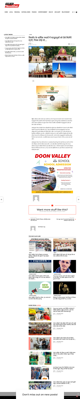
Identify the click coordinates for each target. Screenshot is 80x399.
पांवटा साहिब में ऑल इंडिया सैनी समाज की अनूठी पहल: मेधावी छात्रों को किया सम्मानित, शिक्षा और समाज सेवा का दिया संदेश (64, 324)
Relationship (66, 12)
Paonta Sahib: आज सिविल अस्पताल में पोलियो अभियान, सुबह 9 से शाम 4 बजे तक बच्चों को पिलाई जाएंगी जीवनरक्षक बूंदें (63, 310)
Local (11, 12)
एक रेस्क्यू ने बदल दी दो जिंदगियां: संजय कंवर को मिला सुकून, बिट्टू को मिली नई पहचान (63, 368)
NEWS (30, 252)
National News (26, 12)
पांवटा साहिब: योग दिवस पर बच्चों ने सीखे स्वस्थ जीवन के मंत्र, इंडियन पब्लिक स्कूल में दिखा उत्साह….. (64, 354)
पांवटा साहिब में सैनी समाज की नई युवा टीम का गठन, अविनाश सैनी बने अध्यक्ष (64, 255)
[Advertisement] (40, 23)
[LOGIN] (76, 12)
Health (51, 12)
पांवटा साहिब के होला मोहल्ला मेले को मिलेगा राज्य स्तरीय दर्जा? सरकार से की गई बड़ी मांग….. (64, 338)
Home (6, 12)
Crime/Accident (32, 274)
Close (78, 394)
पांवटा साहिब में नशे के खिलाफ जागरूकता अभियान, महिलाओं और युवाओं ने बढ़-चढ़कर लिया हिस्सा (39, 256)
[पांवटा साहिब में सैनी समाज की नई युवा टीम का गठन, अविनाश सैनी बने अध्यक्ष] (64, 245)
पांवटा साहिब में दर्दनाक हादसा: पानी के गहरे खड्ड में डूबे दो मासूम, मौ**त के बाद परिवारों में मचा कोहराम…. (39, 277)
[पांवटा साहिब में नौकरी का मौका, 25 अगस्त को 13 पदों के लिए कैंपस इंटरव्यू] (40, 287)
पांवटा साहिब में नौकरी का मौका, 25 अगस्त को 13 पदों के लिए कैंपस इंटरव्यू (39, 298)
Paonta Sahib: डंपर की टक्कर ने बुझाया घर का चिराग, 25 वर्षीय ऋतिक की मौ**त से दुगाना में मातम (64, 277)
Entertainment (42, 12)
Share (30, 48)
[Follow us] (73, 12)
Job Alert (57, 12)
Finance (34, 12)
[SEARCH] (74, 12)
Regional (17, 12)
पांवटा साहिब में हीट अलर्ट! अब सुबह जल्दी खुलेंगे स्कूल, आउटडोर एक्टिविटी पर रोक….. (64, 382)
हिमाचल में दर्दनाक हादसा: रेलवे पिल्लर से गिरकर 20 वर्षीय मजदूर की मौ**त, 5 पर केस (64, 298)
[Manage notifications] (77, 396)
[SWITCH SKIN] (49, 5)
